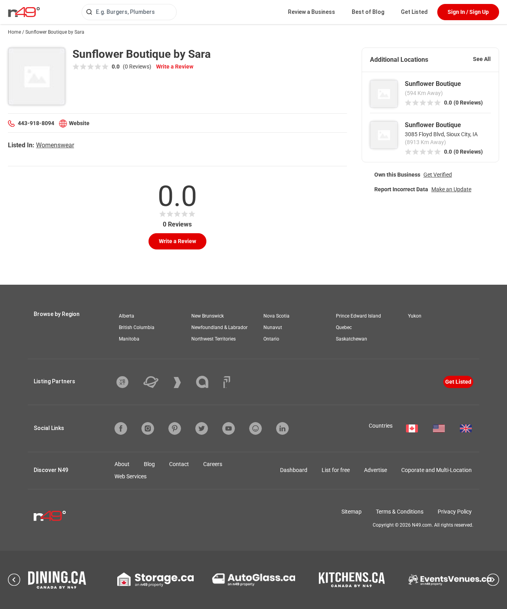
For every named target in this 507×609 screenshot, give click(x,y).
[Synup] (183, 382)
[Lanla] (208, 381)
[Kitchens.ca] (351, 580)
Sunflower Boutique (433, 84)
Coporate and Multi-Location (436, 470)
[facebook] (121, 428)
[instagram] (148, 428)
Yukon (414, 316)
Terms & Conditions (399, 511)
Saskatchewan (351, 339)
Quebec (344, 327)
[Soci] (227, 382)
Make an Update (451, 189)
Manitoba (129, 339)
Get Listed (414, 12)
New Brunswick (207, 316)
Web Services (130, 476)
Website (79, 123)
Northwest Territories (213, 339)
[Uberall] (157, 382)
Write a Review (174, 66)
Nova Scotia (276, 316)
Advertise (375, 470)
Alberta (126, 316)
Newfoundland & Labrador (219, 327)
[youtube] (228, 428)
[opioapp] (255, 428)
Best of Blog (368, 12)
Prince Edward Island (358, 316)
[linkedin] (282, 428)
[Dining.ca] (57, 580)
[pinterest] (175, 428)
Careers (212, 464)
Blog (149, 464)
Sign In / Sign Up (468, 12)
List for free (336, 470)
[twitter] (202, 428)
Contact (179, 464)
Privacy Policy (455, 511)
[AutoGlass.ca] (253, 579)
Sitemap (351, 511)
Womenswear (55, 145)
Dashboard (293, 470)
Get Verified (437, 174)
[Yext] (128, 382)
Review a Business (311, 12)
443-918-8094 (36, 123)
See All (482, 59)
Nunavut (272, 327)
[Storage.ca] (155, 579)
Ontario (271, 339)
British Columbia (136, 327)
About (122, 464)
